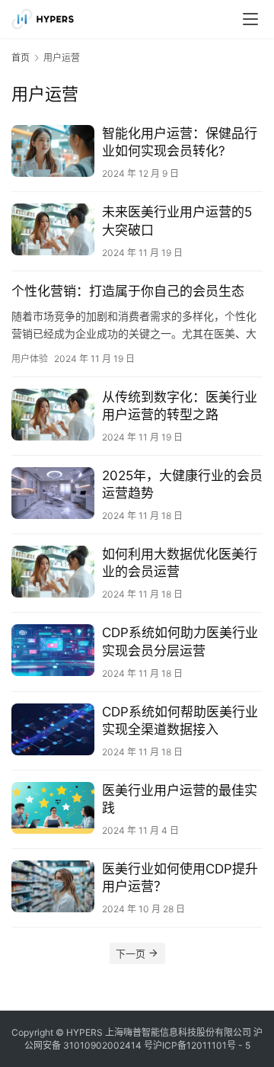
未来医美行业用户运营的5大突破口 (177, 220)
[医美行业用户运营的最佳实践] (52, 808)
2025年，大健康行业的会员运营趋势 (182, 484)
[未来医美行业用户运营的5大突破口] (52, 229)
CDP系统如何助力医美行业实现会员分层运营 (180, 641)
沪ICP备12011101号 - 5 (201, 1045)
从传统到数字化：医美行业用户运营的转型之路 (179, 405)
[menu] (250, 19)
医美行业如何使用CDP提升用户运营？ (180, 877)
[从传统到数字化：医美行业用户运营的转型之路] (52, 415)
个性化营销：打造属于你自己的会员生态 (127, 291)
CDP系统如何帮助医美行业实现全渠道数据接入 (180, 720)
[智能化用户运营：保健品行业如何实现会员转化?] (52, 151)
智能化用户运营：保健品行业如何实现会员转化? (179, 142)
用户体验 (29, 358)
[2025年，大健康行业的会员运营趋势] (52, 493)
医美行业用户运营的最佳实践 (179, 799)
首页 (20, 57)
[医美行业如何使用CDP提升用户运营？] (52, 886)
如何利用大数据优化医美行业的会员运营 (179, 562)
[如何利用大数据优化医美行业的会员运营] (52, 572)
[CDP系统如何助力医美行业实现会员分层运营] (52, 650)
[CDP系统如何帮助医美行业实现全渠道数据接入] (52, 729)
